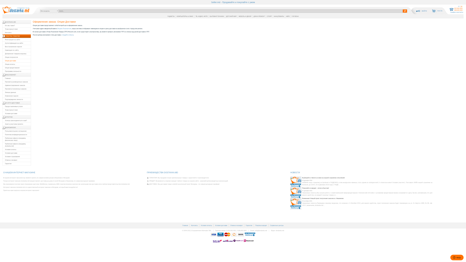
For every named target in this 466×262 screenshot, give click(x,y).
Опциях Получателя (64, 28)
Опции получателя (11, 57)
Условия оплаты (10, 149)
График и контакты (456, 12)
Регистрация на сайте (12, 40)
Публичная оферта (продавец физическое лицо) (15, 139)
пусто (439, 11)
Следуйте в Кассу (68, 35)
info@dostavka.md (261, 230)
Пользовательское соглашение (16, 131)
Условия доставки (11, 113)
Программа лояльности (13, 71)
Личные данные (10, 92)
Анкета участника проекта (14, 124)
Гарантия (8, 163)
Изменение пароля (11, 96)
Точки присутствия (11, 29)
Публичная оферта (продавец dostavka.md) (15, 145)
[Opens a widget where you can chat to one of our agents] (457, 258)
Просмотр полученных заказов (15, 89)
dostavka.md (280, 230)
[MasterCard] (227, 234)
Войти (424, 11)
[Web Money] (250, 234)
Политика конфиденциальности (16, 134)
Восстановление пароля (13, 47)
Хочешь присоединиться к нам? (16, 120)
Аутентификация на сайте (14, 43)
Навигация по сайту (12, 50)
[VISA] (214, 234)
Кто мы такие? (10, 25)
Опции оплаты (10, 64)
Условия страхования (12, 156)
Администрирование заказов (15, 85)
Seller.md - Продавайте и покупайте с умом (233, 2)
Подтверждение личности (14, 99)
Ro (458, 6)
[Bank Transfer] (241, 234)
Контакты (8, 32)
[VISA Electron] (220, 234)
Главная (8, 78)
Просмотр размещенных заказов (16, 82)
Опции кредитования (12, 68)
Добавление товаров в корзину (15, 54)
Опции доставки (10, 61)
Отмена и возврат (11, 160)
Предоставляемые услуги (14, 106)
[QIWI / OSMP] (234, 234)
